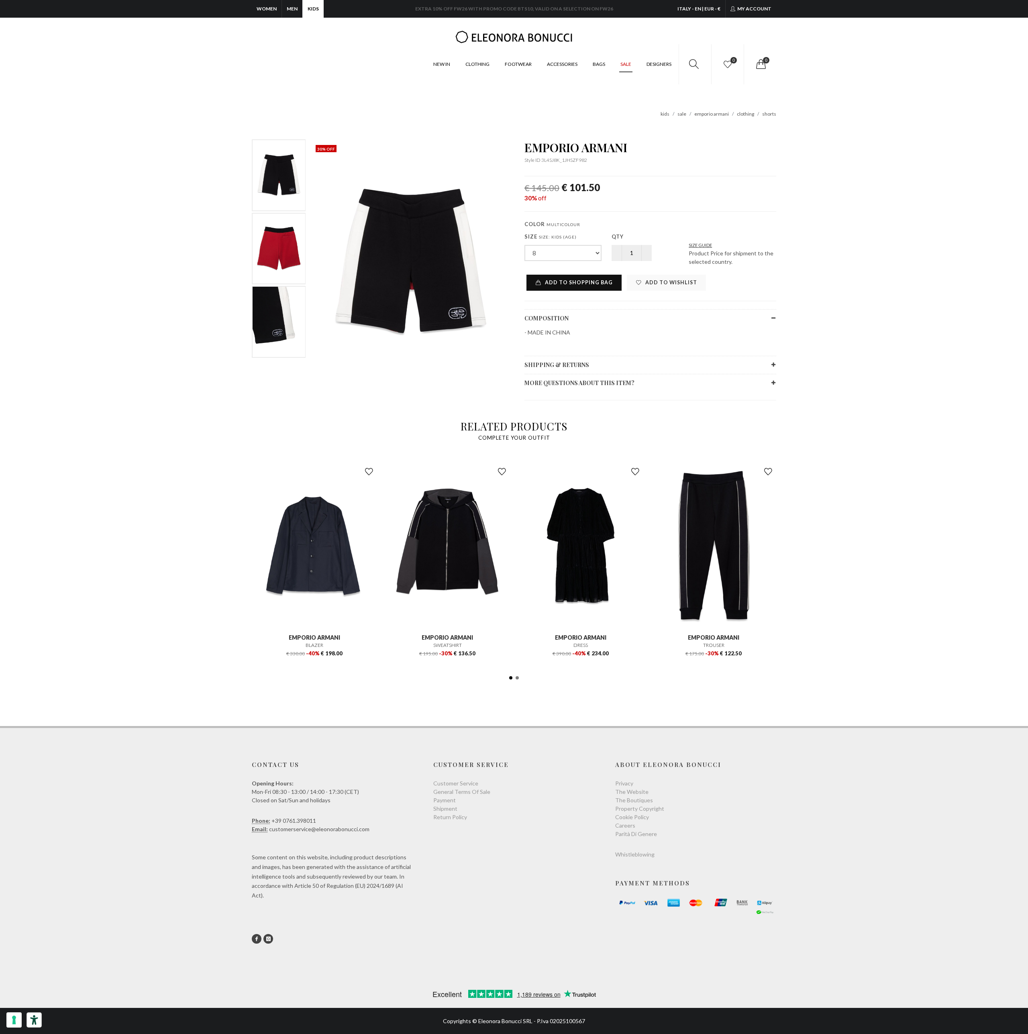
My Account (753, 9)
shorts (769, 114)
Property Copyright (639, 808)
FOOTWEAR (518, 64)
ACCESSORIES (562, 64)
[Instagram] (268, 939)
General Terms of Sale (461, 791)
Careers (625, 825)
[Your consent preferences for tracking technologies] (14, 1020)
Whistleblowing (635, 854)
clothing (745, 114)
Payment (444, 800)
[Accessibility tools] (34, 1020)
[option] (279, 175)
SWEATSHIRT (447, 645)
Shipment (445, 808)
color (552, 224)
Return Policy (450, 817)
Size (550, 236)
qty (618, 236)
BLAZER (314, 645)
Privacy (624, 783)
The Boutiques (634, 800)
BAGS (599, 64)
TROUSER (713, 645)
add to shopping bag (578, 282)
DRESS (580, 645)
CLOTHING (477, 64)
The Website (632, 791)
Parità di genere (636, 833)
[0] (760, 64)
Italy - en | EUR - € (698, 9)
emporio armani (711, 114)
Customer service (455, 783)
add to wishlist (670, 282)
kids (665, 114)
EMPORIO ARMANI (575, 147)
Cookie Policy (632, 817)
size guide (700, 245)
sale (681, 114)
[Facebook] (256, 939)
